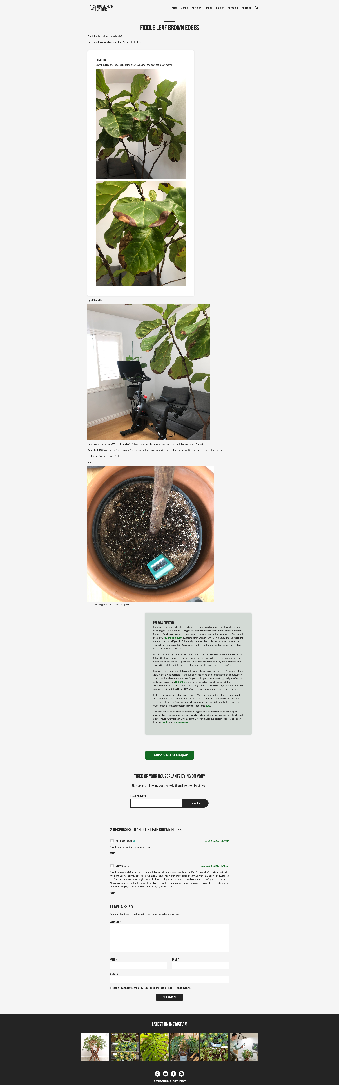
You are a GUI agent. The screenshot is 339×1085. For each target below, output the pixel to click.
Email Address (138, 796)
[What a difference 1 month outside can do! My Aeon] (214, 1047)
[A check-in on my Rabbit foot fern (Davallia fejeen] (95, 1047)
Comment (115, 922)
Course (220, 8)
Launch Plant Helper (169, 755)
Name (113, 959)
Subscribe (195, 803)
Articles (197, 8)
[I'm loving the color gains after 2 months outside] (125, 1047)
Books (209, 8)
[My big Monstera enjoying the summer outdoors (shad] (184, 1047)
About (184, 8)
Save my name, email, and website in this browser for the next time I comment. (152, 988)
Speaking (233, 8)
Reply (112, 853)
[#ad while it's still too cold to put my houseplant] (244, 1047)
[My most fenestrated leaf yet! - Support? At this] (154, 1047)
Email (175, 959)
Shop (174, 8)
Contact (246, 8)
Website (114, 974)
